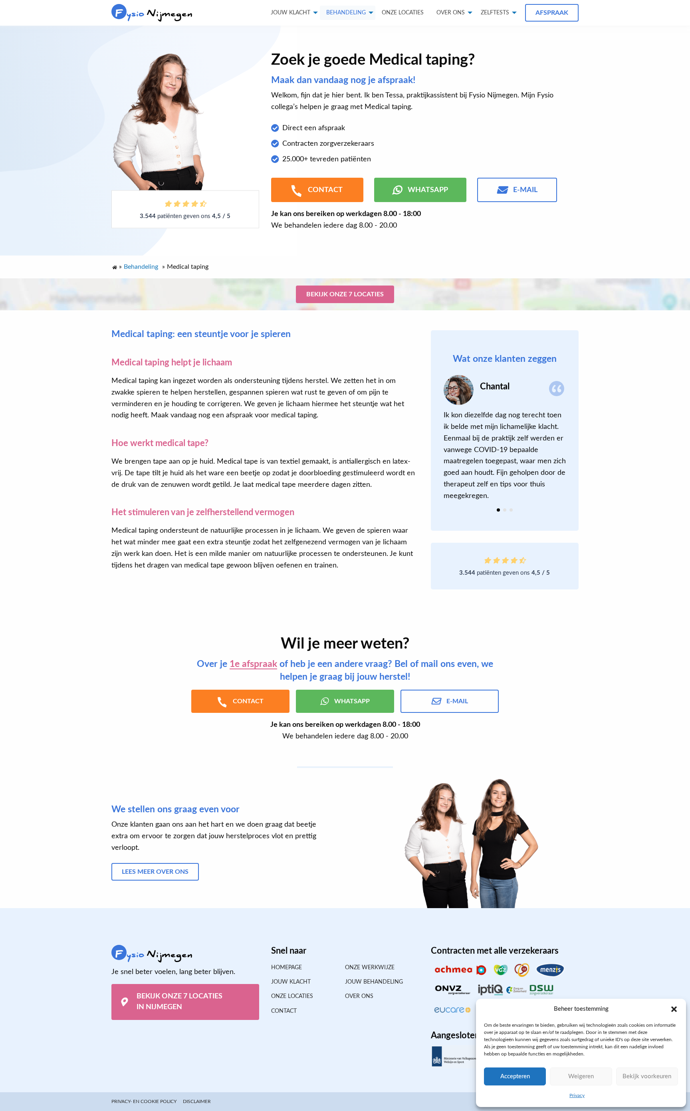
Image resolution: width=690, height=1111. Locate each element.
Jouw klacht (290, 13)
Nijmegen (153, 13)
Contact (284, 1011)
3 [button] (511, 510)
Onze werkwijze (370, 967)
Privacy (577, 1095)
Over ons (450, 13)
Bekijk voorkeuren (647, 1076)
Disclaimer (197, 1101)
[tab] (498, 510)
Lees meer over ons (155, 872)
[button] (674, 1009)
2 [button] (504, 510)
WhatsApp (428, 190)
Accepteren (515, 1076)
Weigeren (581, 1076)
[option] (504, 438)
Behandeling (346, 13)
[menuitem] (402, 13)
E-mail (525, 190)
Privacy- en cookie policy (143, 1101)
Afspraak (551, 13)
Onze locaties (403, 13)
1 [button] (498, 510)
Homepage (286, 967)
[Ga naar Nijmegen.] (114, 265)
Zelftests (495, 13)
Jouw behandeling (374, 982)
